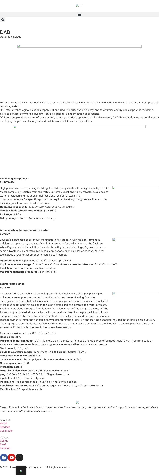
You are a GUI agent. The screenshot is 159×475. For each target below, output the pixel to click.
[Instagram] (19, 457)
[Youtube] (12, 457)
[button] (79, 14)
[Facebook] (4, 457)
